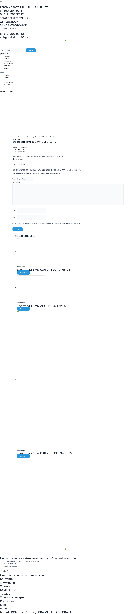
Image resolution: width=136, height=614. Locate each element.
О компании (8, 63)
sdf (1, 1)
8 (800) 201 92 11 (12, 10)
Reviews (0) (21, 152)
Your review (16, 182)
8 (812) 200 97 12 (12, 14)
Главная (7, 56)
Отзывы (7, 66)
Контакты (7, 61)
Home (14, 137)
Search (2, 50)
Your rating (16, 179)
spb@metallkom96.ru (14, 18)
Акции (6, 68)
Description (21, 149)
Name (14, 210)
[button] (68, 72)
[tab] (70, 149)
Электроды (22, 137)
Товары (7, 58)
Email (14, 218)
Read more (23, 272)
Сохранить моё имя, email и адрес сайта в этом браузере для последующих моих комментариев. (47, 223)
